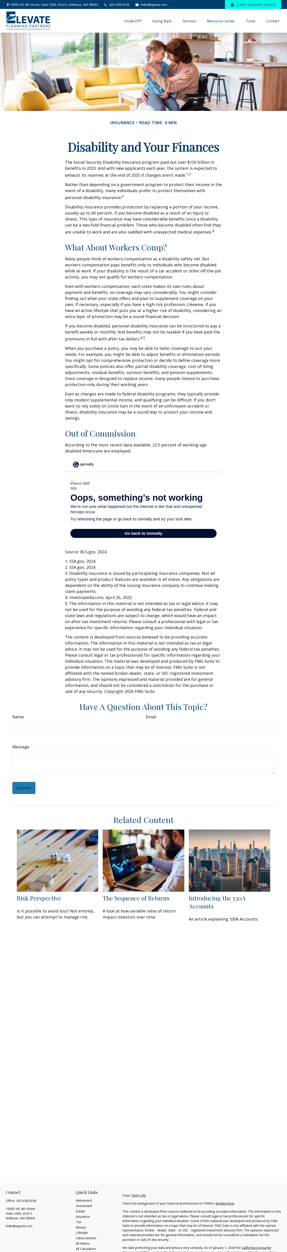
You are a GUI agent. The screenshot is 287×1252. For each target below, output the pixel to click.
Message (20, 746)
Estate (80, 1211)
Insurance (83, 1216)
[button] (133, 20)
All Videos (83, 1243)
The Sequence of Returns (136, 898)
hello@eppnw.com (154, 4)
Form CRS (138, 1195)
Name (18, 716)
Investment (84, 1206)
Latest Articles (86, 1238)
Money (81, 1227)
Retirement (84, 1200)
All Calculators (86, 1249)
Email (151, 716)
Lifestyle (82, 1233)
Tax (78, 1222)
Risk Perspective (39, 898)
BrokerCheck (225, 1203)
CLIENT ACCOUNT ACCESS (256, 4)
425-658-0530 (119, 4)
